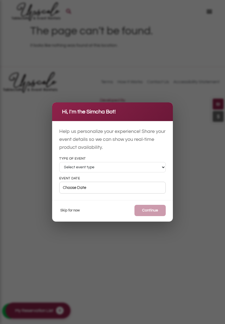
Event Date (69, 178)
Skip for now (70, 210)
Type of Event (72, 158)
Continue (150, 210)
